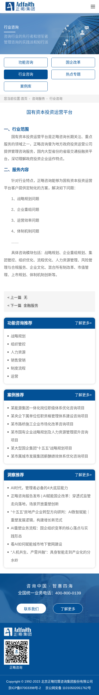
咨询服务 (38, 98)
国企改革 (73, 62)
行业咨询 (25, 74)
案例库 (25, 86)
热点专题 (73, 74)
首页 (24, 98)
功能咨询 (25, 62)
